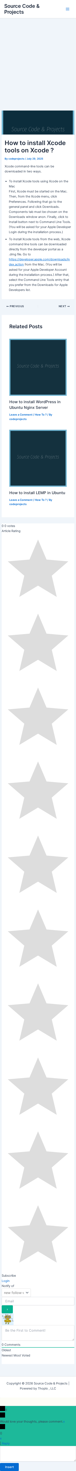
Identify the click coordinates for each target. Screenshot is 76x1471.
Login (6, 1281)
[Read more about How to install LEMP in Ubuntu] (37, 458)
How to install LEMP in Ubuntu (37, 492)
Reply (6, 1443)
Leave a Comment (21, 414)
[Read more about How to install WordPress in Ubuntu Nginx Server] (37, 367)
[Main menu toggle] (67, 9)
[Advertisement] (38, 58)
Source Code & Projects (22, 9)
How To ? (41, 414)
